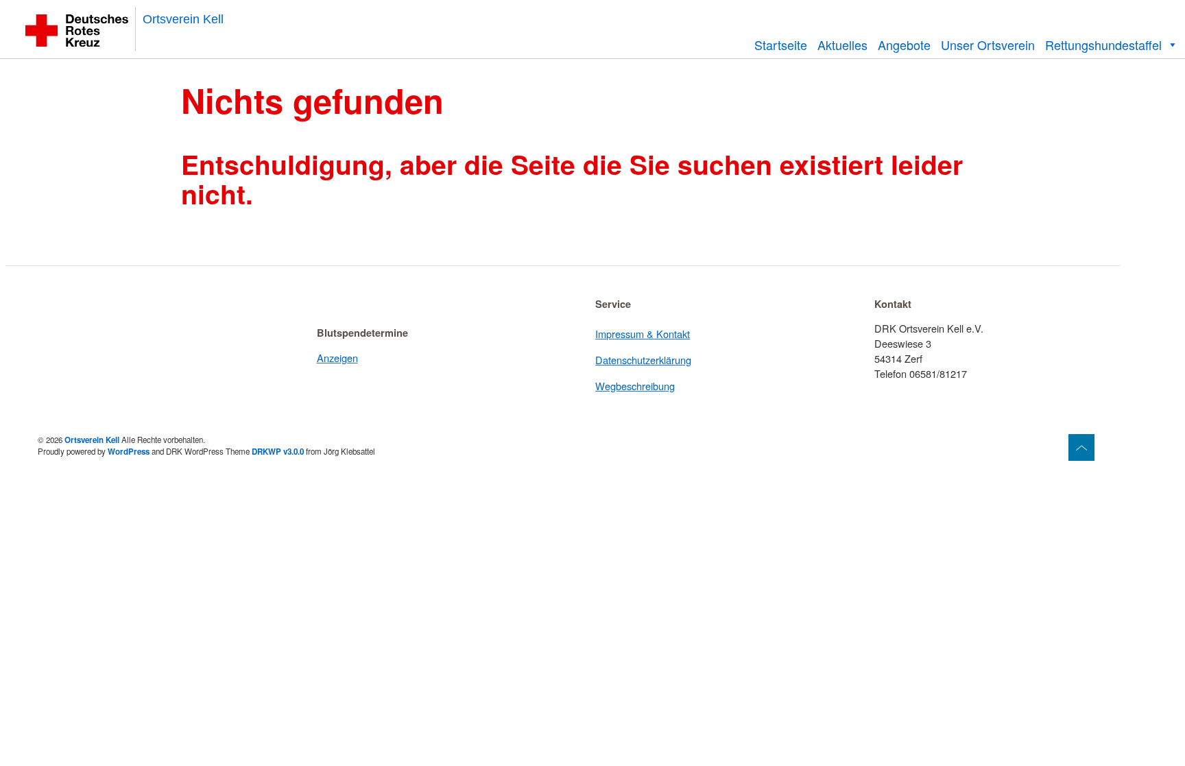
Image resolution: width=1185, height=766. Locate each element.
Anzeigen (337, 357)
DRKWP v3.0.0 (278, 451)
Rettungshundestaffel (1103, 44)
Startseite (780, 44)
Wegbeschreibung (635, 386)
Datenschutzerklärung (643, 359)
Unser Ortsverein (988, 44)
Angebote (904, 44)
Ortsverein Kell (183, 19)
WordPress (128, 451)
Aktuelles (842, 44)
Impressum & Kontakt (642, 333)
